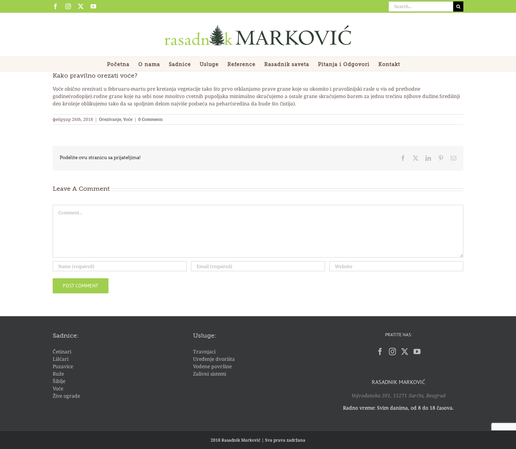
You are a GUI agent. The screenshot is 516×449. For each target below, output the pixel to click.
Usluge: (204, 336)
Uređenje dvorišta (214, 359)
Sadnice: (66, 336)
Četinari (62, 351)
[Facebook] (380, 351)
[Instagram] (392, 351)
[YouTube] (417, 351)
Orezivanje (110, 119)
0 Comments (150, 119)
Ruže (58, 373)
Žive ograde (66, 395)
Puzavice (63, 366)
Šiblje (59, 381)
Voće (127, 119)
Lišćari (60, 359)
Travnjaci (204, 351)
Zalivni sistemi (209, 373)
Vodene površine (212, 366)
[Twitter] (404, 351)
